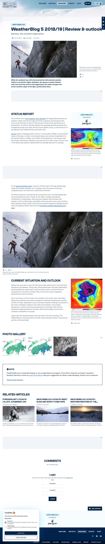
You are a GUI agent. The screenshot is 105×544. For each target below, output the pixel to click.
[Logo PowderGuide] (9, 4)
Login (52, 499)
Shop (79, 3)
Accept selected (21, 537)
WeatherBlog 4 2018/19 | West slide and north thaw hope (52, 400)
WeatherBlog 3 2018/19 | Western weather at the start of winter (83, 401)
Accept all (21, 533)
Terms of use (76, 542)
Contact (36, 542)
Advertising (65, 542)
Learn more (8, 518)
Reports (52, 3)
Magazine (62, 3)
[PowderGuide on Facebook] (103, 18)
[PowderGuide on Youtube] (103, 25)
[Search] (97, 3)
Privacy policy (96, 542)
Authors (56, 542)
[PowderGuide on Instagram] (103, 21)
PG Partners (46, 542)
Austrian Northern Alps (24, 186)
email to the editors (36, 375)
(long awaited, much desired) (35, 119)
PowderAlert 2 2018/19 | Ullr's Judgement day (14, 400)
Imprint (86, 542)
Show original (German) (15, 380)
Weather (42, 3)
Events (71, 3)
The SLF (13, 134)
